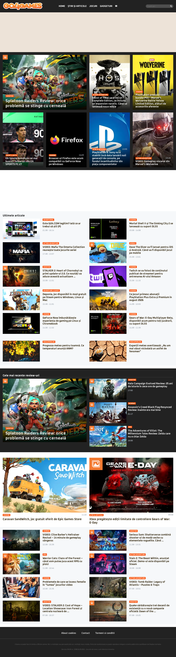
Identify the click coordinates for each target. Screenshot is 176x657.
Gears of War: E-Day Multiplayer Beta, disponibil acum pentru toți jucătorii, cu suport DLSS (151, 321)
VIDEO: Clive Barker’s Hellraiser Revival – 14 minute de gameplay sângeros (62, 538)
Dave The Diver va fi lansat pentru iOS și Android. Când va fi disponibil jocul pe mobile (151, 250)
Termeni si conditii (105, 633)
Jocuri (93, 6)
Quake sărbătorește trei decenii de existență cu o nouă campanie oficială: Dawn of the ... (149, 608)
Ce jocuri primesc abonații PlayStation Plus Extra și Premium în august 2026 (150, 297)
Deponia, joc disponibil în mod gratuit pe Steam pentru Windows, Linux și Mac (64, 297)
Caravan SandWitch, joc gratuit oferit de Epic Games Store (42, 519)
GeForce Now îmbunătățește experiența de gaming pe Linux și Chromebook (62, 321)
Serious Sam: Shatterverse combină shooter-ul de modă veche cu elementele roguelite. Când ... (150, 538)
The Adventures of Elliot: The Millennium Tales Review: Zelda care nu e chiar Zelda (149, 434)
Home (62, 6)
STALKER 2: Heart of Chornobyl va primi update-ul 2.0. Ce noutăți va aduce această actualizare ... (62, 274)
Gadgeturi (106, 6)
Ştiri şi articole (77, 6)
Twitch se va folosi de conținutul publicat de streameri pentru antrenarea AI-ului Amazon (148, 274)
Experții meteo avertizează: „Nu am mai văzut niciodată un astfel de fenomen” (149, 348)
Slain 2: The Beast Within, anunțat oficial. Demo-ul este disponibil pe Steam (149, 561)
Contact (86, 633)
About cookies (68, 633)
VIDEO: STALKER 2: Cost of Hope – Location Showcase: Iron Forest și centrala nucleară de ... (62, 608)
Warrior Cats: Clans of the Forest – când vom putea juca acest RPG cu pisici (62, 561)
